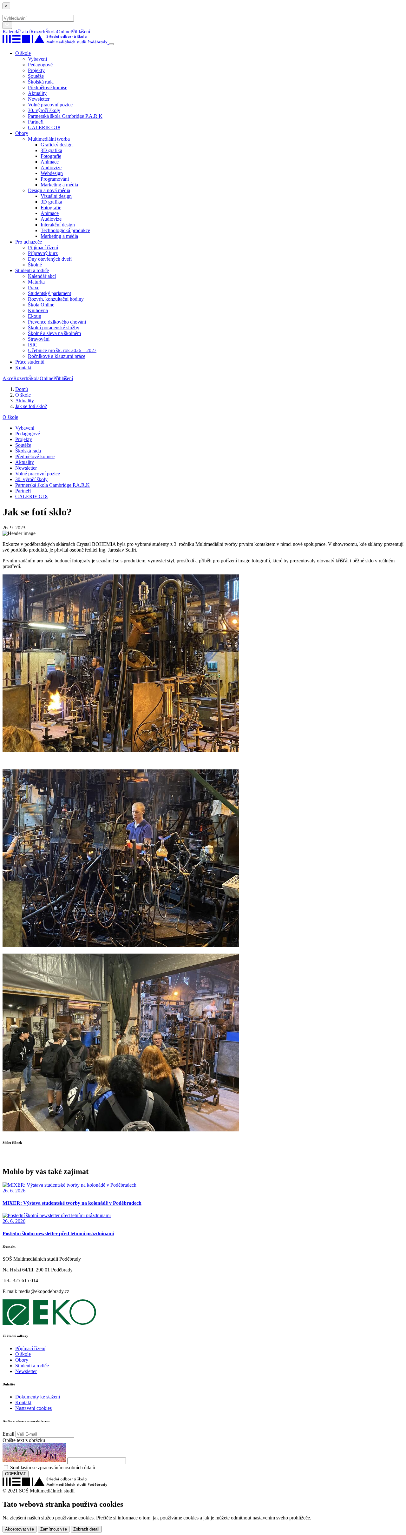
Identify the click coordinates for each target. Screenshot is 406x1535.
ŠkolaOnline (57, 31)
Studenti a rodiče (32, 1365)
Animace (50, 161)
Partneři (35, 121)
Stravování (38, 339)
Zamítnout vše (53, 1529)
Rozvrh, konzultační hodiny (56, 299)
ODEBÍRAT (15, 1473)
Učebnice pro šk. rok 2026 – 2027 (62, 350)
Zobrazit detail (86, 1529)
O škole (10, 417)
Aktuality (37, 93)
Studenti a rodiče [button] (32, 270)
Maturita (36, 282)
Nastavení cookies (33, 1408)
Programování (55, 179)
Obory (21, 1360)
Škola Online (41, 304)
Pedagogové (40, 64)
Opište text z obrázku (24, 1440)
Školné (35, 264)
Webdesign (52, 173)
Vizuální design (56, 196)
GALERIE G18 (44, 127)
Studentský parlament (49, 293)
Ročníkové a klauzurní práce (56, 356)
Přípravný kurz (43, 253)
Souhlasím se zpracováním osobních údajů (52, 1467)
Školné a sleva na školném (54, 333)
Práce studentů (29, 362)
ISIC (32, 344)
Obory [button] (21, 133)
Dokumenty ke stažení (37, 1396)
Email (8, 1434)
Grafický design (57, 144)
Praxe (33, 287)
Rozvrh (37, 31)
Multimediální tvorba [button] (49, 139)
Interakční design (58, 224)
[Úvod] (56, 42)
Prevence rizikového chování (57, 322)
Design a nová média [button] (49, 190)
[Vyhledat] (92, 31)
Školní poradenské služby (53, 327)
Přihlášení (80, 31)
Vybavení (37, 59)
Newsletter (38, 99)
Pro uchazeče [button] (28, 242)
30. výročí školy (44, 110)
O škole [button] (23, 53)
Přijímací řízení (43, 247)
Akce (8, 378)
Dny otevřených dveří (50, 259)
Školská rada (41, 81)
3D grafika (51, 150)
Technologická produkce (65, 230)
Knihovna (38, 310)
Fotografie (51, 156)
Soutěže (36, 76)
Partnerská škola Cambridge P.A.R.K (65, 116)
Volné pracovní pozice (50, 104)
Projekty (36, 70)
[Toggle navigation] (111, 44)
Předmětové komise (47, 87)
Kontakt (23, 367)
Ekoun (34, 316)
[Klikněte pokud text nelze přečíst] (34, 1452)
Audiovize (51, 167)
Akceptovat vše (19, 1529)
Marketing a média (59, 184)
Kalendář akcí (16, 31)
